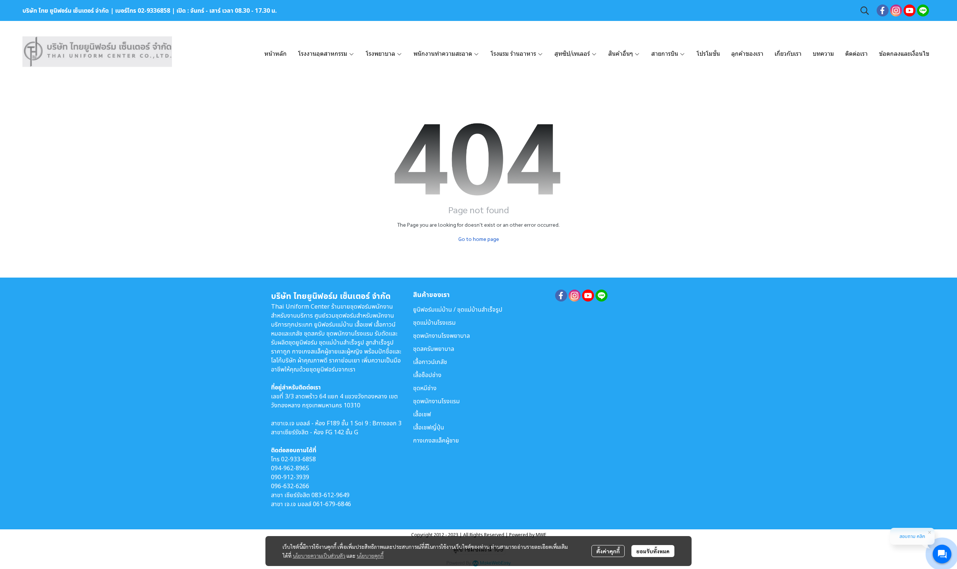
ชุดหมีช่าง (425, 388)
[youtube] (910, 10)
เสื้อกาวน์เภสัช (430, 362)
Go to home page (478, 238)
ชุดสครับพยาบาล (433, 349)
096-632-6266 (290, 486)
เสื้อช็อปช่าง (427, 375)
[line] (923, 10)
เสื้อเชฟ (422, 414)
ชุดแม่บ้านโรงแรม (434, 322)
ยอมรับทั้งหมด (653, 551)
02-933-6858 (298, 459)
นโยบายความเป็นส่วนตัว (319, 555)
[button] (864, 10)
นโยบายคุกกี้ (370, 555)
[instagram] (896, 10)
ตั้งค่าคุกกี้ (608, 551)
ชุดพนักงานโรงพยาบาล (441, 335)
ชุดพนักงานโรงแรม (436, 401)
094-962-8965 (290, 468)
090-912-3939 (290, 477)
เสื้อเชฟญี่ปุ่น (428, 427)
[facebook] (883, 10)
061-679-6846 (332, 504)
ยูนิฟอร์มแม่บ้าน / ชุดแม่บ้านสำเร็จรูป (457, 309)
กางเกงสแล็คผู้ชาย (436, 440)
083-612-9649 (330, 495)
